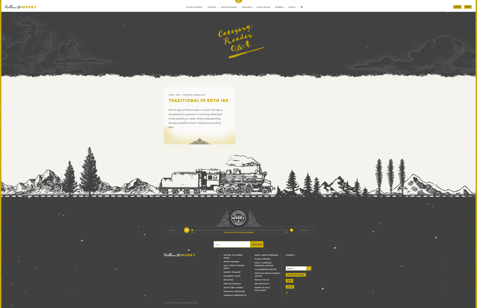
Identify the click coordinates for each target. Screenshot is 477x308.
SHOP (468, 7)
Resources (247, 7)
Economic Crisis (232, 276)
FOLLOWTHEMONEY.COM (188, 303)
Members (279, 7)
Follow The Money (194, 7)
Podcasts (212, 7)
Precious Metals (232, 284)
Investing (229, 280)
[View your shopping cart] (302, 7)
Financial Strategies (234, 291)
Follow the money (179, 255)
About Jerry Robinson (266, 255)
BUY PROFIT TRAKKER (295, 275)
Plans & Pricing (263, 7)
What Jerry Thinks (233, 287)
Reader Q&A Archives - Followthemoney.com (20, 7)
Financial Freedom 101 (235, 295)
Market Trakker (232, 272)
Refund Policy (262, 284)
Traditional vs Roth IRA (198, 101)
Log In (457, 7)
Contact (292, 7)
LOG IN (290, 287)
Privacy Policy (262, 280)
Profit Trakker (231, 262)
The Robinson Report (266, 269)
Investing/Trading (229, 7)
